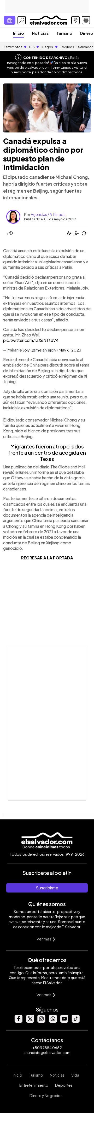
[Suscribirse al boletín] (9, 20)
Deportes (64, 1085)
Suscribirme (47, 887)
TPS (32, 47)
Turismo (64, 33)
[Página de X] (30, 1021)
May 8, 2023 (69, 349)
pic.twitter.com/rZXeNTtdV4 (30, 340)
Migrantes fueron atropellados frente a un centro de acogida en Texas (47, 452)
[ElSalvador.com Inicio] (48, 19)
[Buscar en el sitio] (21, 20)
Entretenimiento (33, 1085)
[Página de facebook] (18, 1021)
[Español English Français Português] (86, 20)
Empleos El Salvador (76, 47)
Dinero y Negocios (46, 1095)
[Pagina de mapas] (75, 20)
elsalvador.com (37, 67)
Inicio (18, 33)
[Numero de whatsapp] (53, 1021)
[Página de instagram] (41, 1021)
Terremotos (13, 47)
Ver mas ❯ (46, 938)
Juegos (47, 47)
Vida (75, 1075)
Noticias (40, 33)
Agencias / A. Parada (48, 214)
